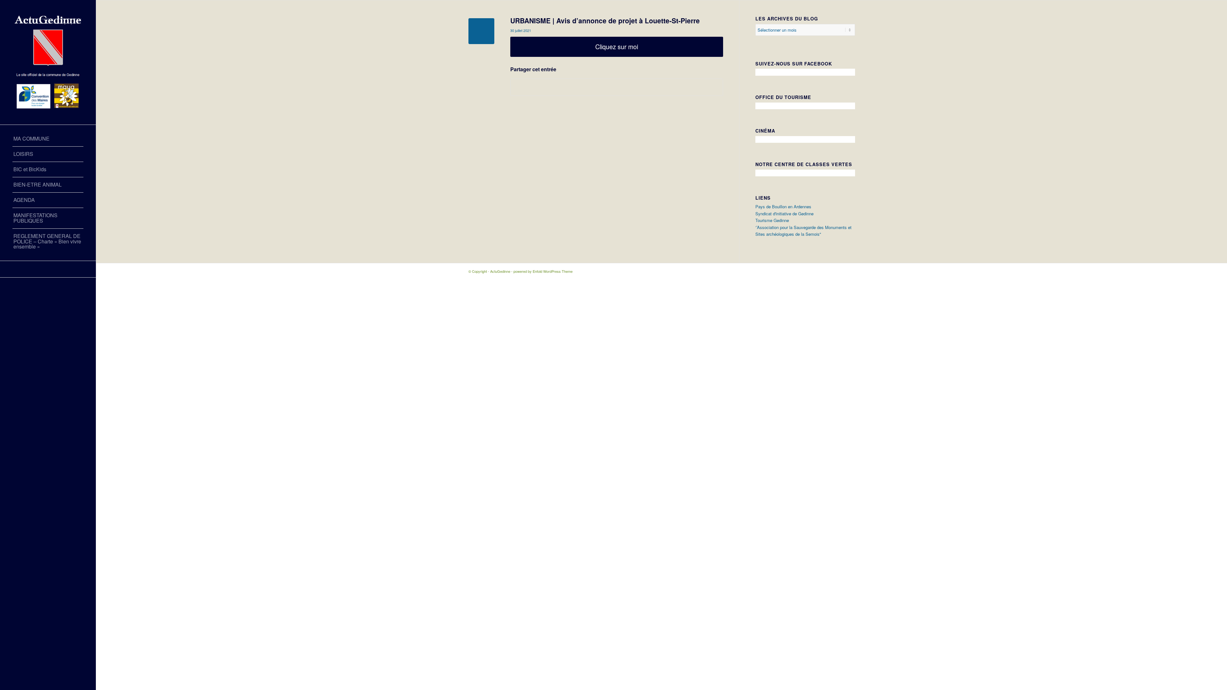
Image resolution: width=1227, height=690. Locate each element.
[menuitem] (47, 139)
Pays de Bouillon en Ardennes (783, 206)
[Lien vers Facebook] (48, 269)
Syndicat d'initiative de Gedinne (784, 214)
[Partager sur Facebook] (617, 87)
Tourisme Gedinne (772, 220)
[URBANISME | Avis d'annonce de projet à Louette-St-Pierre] (481, 31)
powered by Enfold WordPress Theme (543, 271)
